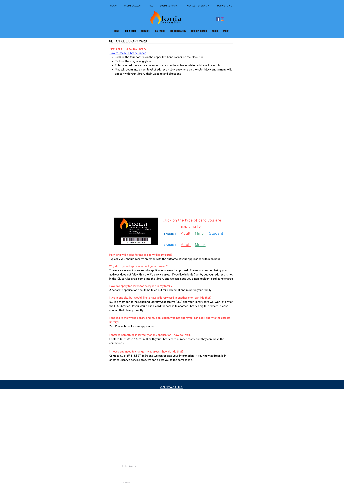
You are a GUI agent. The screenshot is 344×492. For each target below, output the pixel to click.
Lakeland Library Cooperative (156, 302)
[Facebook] (218, 19)
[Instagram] (222, 19)
